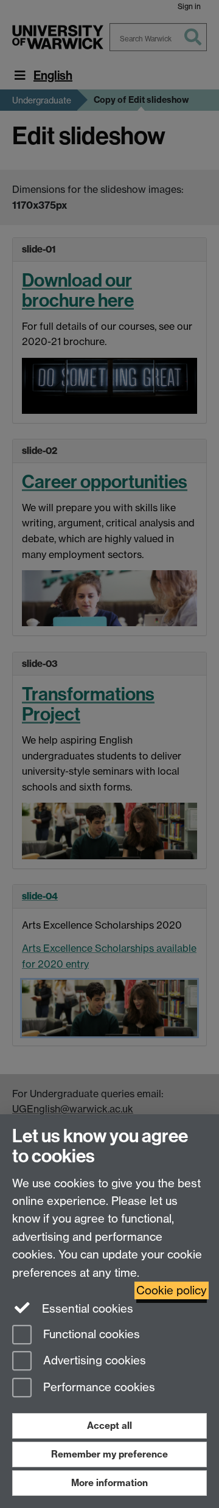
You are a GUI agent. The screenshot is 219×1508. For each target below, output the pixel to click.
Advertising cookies (93, 1361)
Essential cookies (86, 1309)
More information (109, 1483)
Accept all (109, 1425)
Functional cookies (90, 1334)
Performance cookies (97, 1388)
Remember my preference (109, 1454)
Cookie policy (171, 1290)
